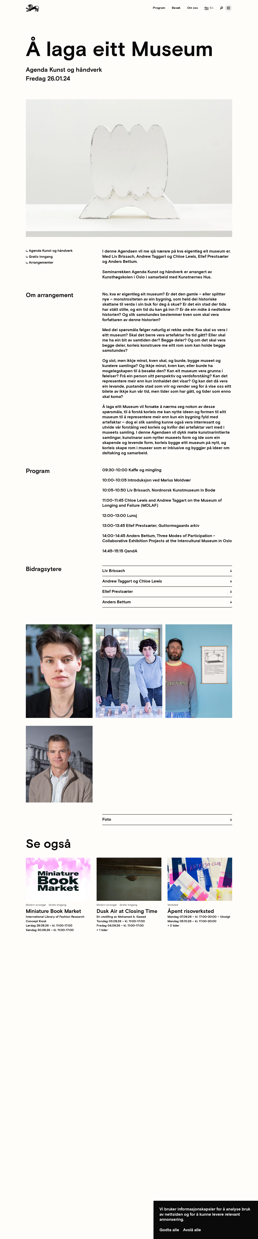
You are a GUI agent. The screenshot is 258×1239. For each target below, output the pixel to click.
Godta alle (169, 1230)
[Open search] (221, 8)
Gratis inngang (40, 256)
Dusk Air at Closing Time (127, 911)
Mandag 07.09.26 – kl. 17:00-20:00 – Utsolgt (199, 917)
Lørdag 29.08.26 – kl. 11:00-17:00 (49, 926)
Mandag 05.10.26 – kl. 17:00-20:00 (192, 921)
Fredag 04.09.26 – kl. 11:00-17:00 (120, 926)
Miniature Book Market (53, 911)
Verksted (173, 905)
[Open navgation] (228, 8)
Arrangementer (40, 262)
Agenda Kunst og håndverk (50, 251)
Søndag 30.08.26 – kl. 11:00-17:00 (50, 930)
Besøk (176, 8)
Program (159, 8)
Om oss (192, 8)
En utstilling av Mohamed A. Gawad (121, 917)
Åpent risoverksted (191, 911)
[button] (167, 570)
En (211, 8)
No (207, 8)
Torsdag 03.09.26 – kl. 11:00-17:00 (121, 921)
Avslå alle (192, 1230)
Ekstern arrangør (36, 905)
